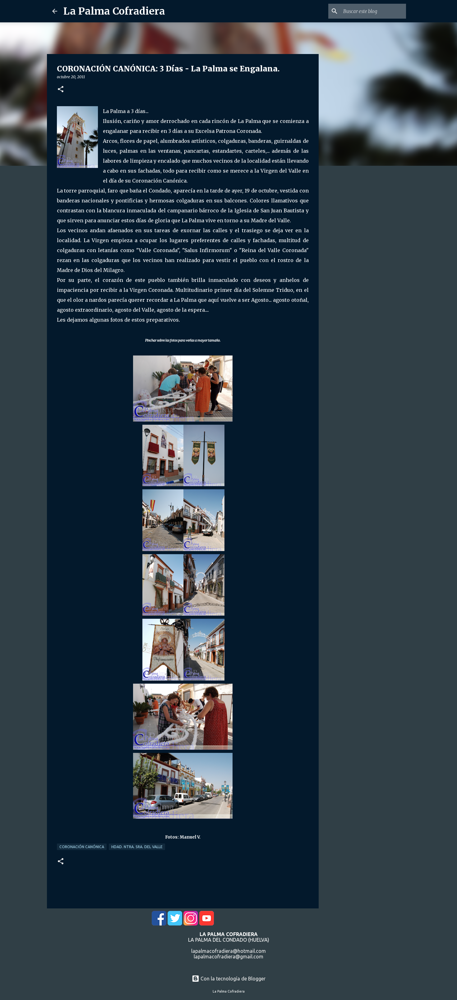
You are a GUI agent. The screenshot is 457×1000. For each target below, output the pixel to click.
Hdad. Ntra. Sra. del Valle (137, 847)
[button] (60, 89)
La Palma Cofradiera (114, 11)
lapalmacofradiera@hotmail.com (228, 951)
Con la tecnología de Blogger (232, 978)
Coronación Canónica (81, 847)
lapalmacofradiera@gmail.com (228, 956)
